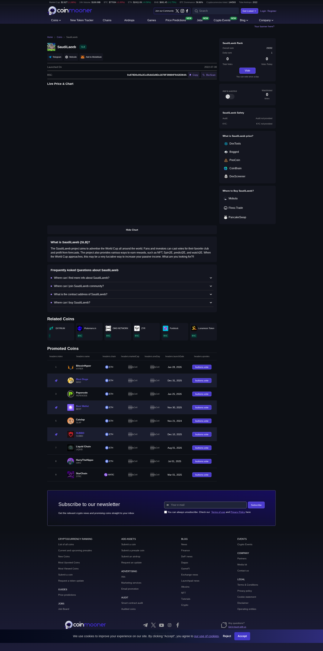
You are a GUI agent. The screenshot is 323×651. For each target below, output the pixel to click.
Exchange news (189, 574)
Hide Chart (132, 229)
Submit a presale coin (132, 550)
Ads (123, 576)
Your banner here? (264, 26)
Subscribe (256, 505)
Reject (227, 636)
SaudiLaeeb (72, 37)
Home (50, 37)
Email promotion (130, 588)
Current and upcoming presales (75, 550)
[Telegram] (145, 625)
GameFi (185, 568)
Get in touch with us (237, 627)
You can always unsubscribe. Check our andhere (209, 512)
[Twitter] (177, 11)
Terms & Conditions (247, 584)
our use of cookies (206, 636)
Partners (241, 558)
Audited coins (128, 609)
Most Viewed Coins (68, 568)
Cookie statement (246, 596)
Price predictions (67, 594)
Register (271, 11)
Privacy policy (244, 590)
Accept (242, 636)
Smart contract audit (132, 603)
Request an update (131, 562)
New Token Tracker (81, 20)
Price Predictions (176, 20)
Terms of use (218, 512)
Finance (185, 550)
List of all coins (66, 544)
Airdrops (129, 20)
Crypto (184, 605)
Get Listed (248, 11)
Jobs (200, 20)
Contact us (243, 570)
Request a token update (71, 580)
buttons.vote (201, 367)
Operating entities (246, 609)
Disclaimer (242, 603)
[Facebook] (187, 11)
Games (151, 20)
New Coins (64, 556)
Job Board (63, 609)
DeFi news (186, 556)
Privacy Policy (237, 512)
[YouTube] (161, 625)
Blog (242, 20)
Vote (247, 70)
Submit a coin (65, 574)
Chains (107, 20)
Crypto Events (222, 20)
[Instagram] (182, 11)
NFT (183, 592)
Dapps (184, 562)
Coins (54, 20)
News (184, 544)
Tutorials (185, 599)
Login (263, 11)
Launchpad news (190, 580)
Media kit (242, 564)
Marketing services (131, 582)
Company (265, 20)
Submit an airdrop (130, 556)
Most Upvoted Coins (69, 562)
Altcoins (185, 586)
